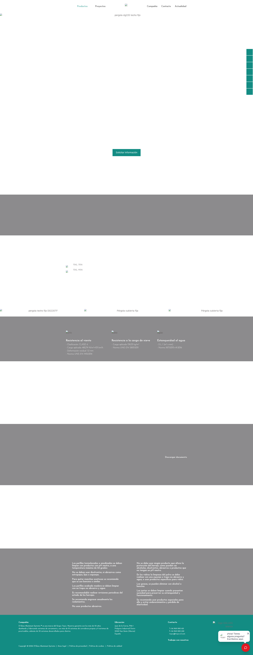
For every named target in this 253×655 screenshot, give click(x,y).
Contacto (166, 6)
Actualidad (180, 6)
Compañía (152, 6)
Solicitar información (126, 152)
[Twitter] (206, 646)
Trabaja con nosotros (178, 640)
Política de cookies (96, 646)
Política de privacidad (78, 646)
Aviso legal (62, 646)
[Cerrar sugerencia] (247, 633)
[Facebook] (198, 646)
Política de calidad (115, 646)
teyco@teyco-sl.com (177, 634)
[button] (84, 6)
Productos (82, 6)
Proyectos (100, 6)
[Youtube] (214, 646)
